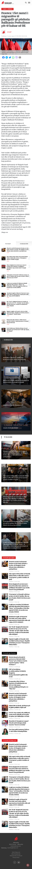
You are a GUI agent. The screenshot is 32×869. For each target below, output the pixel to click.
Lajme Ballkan (7, 9)
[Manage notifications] (27, 865)
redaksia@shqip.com (15, 846)
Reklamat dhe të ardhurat (16, 855)
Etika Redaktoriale (16, 854)
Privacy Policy (16, 857)
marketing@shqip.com (12, 847)
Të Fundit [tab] (8, 243)
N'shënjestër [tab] (24, 243)
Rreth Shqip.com (16, 852)
